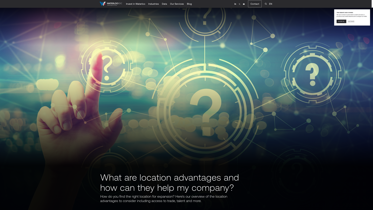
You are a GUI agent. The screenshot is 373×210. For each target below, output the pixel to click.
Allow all (341, 21)
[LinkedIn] (235, 4)
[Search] (266, 4)
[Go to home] (111, 4)
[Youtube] (244, 4)
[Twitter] (239, 4)
